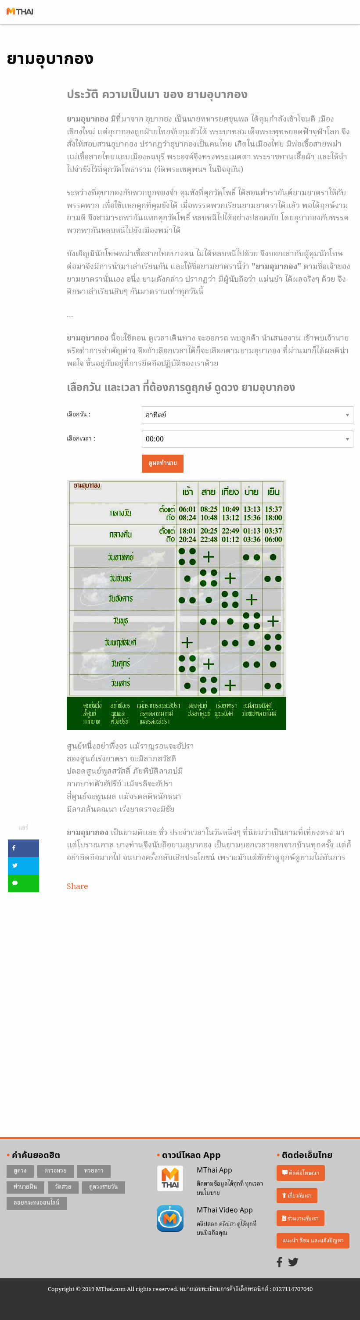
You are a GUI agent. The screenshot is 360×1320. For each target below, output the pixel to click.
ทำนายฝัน (25, 1187)
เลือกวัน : (78, 415)
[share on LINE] (23, 883)
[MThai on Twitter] (293, 1263)
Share (77, 887)
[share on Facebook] (23, 848)
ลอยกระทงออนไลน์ (37, 1203)
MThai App (214, 1170)
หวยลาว (94, 1171)
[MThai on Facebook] (280, 1263)
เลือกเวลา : (81, 439)
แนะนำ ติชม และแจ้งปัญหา (313, 1241)
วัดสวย (63, 1187)
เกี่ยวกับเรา (299, 1195)
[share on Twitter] (23, 866)
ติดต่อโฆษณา (303, 1173)
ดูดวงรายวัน (103, 1187)
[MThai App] (170, 1178)
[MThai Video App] (170, 1218)
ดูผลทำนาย (162, 463)
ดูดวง (20, 1171)
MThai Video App (225, 1210)
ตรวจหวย (55, 1171)
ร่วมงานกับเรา (302, 1218)
